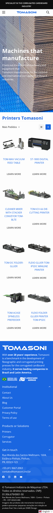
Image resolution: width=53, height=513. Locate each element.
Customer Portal (11, 407)
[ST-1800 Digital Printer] (39, 144)
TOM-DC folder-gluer (13, 264)
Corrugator (8, 436)
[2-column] (48, 127)
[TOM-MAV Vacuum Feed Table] (13, 144)
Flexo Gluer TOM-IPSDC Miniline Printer (39, 266)
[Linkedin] (15, 477)
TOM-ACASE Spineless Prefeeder (13, 316)
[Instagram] (9, 477)
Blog (4, 402)
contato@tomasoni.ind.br (16, 471)
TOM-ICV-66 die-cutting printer (39, 210)
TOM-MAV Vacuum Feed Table (14, 161)
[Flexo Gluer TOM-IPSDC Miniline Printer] (39, 247)
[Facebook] (3, 477)
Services (6, 441)
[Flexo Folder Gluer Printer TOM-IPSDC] (39, 297)
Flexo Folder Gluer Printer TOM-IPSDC (39, 316)
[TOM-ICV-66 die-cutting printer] (39, 193)
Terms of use (9, 417)
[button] (46, 511)
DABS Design (31, 508)
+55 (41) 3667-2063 (12, 468)
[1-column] (41, 127)
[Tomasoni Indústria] (26, 12)
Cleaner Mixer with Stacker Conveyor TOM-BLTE (13, 214)
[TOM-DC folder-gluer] (13, 247)
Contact (6, 392)
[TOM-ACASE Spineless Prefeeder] (13, 297)
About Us (7, 397)
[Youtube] (21, 477)
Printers (6, 431)
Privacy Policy (9, 412)
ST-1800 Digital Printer (39, 161)
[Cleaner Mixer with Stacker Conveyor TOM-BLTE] (13, 193)
